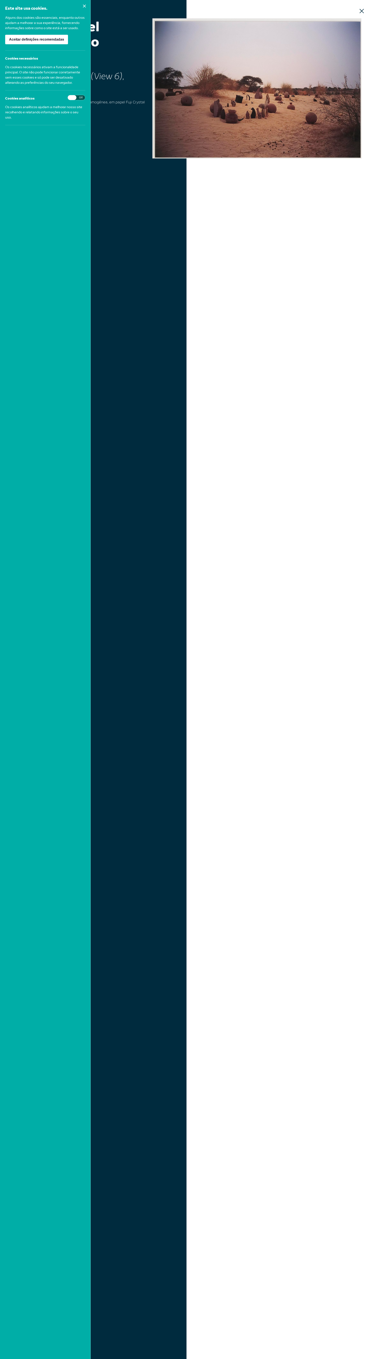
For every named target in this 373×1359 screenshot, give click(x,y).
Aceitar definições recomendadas (36, 39)
